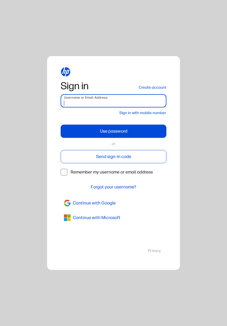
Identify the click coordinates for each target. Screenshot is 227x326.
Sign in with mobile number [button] (142, 113)
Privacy (154, 250)
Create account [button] (152, 87)
